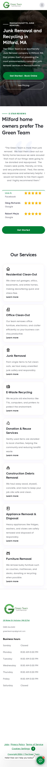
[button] (42, 5)
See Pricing (23, 85)
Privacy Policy (18, 744)
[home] (14, 5)
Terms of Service (34, 744)
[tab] (23, 195)
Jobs (6, 744)
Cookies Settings (21, 748)
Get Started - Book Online (23, 76)
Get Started (23, 230)
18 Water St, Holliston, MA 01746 (16, 620)
